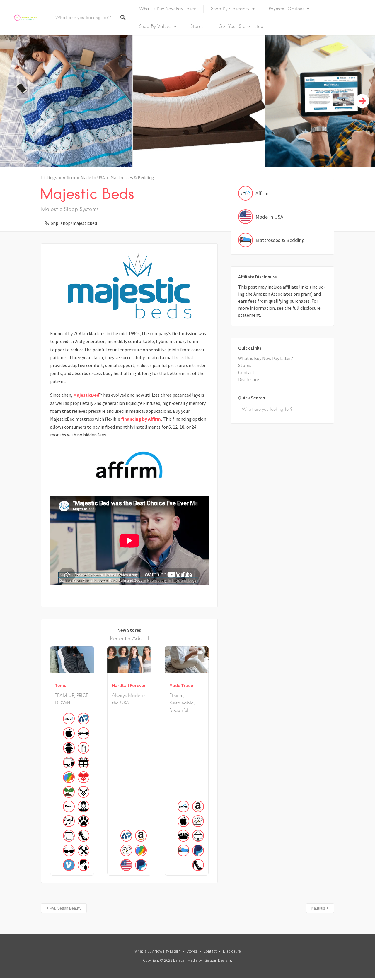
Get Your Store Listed (241, 26)
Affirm (69, 177)
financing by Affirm (141, 419)
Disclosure (248, 379)
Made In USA (93, 177)
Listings (49, 177)
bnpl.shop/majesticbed (73, 223)
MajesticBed (86, 395)
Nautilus (318, 908)
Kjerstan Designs (217, 960)
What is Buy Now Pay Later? (265, 358)
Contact (246, 372)
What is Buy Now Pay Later (167, 8)
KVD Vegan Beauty (65, 908)
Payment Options (286, 8)
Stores (196, 26)
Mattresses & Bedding (132, 177)
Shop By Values (155, 26)
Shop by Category (230, 8)
